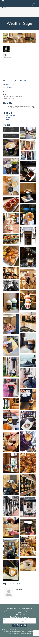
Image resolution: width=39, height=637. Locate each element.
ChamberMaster (20, 633)
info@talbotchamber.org (20, 617)
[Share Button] (5, 55)
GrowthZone (30, 631)
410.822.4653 (20, 615)
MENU (8, 117)
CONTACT (9, 119)
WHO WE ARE (10, 116)
